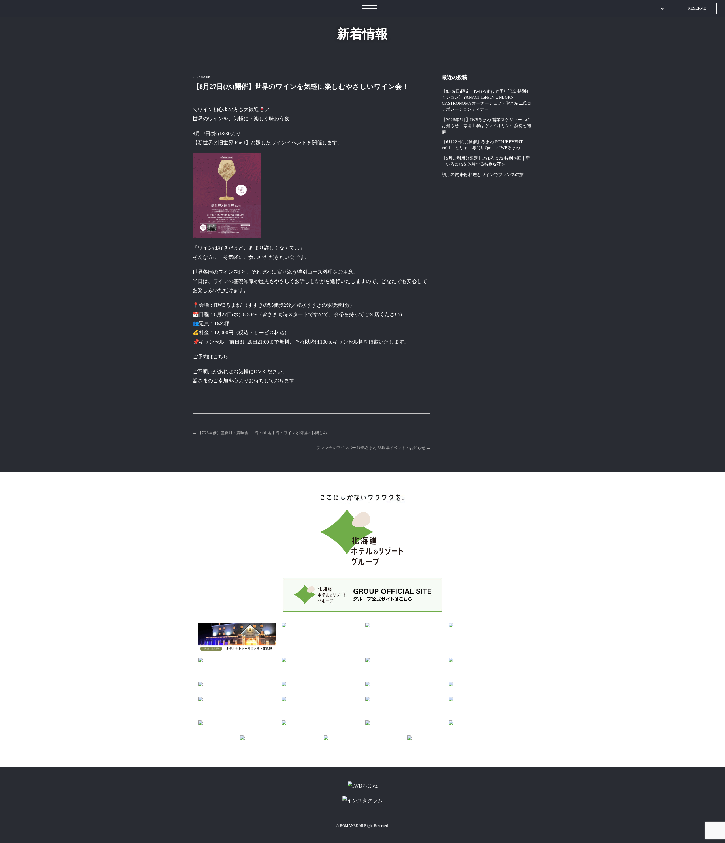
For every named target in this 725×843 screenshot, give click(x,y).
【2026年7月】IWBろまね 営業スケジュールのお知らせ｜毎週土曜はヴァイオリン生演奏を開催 (486, 125)
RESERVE (697, 8)
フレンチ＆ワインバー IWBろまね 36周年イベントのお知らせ (373, 448)
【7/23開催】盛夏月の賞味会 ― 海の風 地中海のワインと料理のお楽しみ (260, 433)
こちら (220, 356)
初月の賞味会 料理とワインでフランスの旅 (483, 174)
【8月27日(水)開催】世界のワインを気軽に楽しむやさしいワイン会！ (301, 86)
